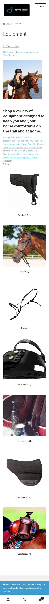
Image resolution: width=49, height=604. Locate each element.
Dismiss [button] (6, 591)
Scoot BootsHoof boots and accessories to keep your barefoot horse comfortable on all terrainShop (23, 147)
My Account (8, 599)
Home (8, 24)
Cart (38, 597)
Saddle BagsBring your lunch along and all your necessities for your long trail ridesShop (21, 154)
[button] (5, 8)
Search (24, 599)
